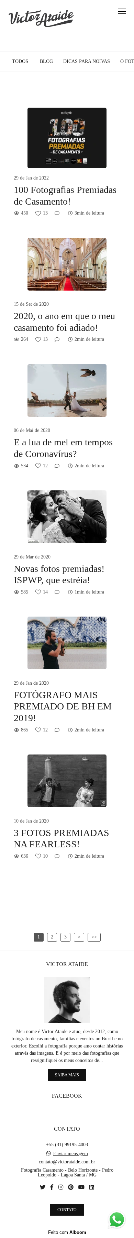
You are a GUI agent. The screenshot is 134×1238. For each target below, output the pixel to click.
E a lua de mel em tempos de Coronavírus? (63, 448)
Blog (46, 61)
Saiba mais (67, 1075)
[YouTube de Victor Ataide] (81, 1187)
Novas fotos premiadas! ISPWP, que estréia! (59, 574)
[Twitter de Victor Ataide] (42, 1187)
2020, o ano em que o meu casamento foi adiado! (64, 322)
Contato (67, 1209)
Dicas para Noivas (86, 61)
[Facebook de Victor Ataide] (52, 1187)
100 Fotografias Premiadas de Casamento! (65, 195)
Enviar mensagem (70, 1153)
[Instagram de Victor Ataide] (60, 1187)
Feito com (67, 1232)
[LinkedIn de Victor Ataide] (91, 1187)
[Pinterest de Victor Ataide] (71, 1187)
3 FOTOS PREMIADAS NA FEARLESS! (61, 838)
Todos (20, 61)
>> (94, 937)
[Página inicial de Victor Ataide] (41, 18)
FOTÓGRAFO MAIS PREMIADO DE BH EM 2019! (63, 706)
